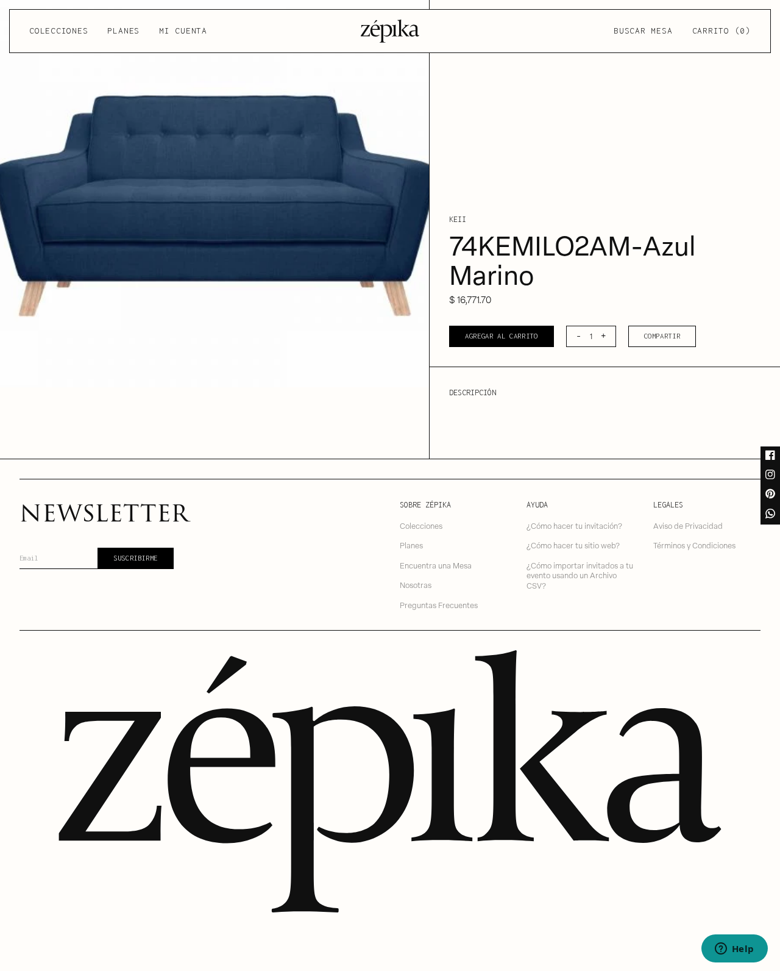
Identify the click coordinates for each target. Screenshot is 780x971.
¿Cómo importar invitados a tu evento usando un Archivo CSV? (579, 575)
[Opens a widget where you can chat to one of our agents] (734, 949)
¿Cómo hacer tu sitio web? (573, 545)
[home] (390, 31)
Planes (123, 30)
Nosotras (415, 584)
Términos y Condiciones (694, 545)
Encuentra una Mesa (436, 565)
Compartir (662, 336)
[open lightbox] (214, 193)
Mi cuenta (183, 30)
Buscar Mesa (643, 30)
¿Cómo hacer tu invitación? (574, 525)
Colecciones (58, 30)
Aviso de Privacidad (688, 525)
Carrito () (721, 30)
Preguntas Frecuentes (439, 605)
